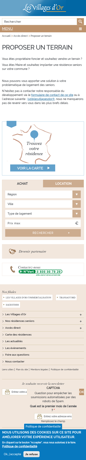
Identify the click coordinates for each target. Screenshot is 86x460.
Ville (10, 204)
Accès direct (20, 36)
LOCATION (63, 184)
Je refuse (31, 454)
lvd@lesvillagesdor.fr (41, 99)
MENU (7, 29)
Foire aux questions (17, 354)
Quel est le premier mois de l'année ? (53, 408)
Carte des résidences (18, 334)
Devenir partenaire (32, 251)
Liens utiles (7, 369)
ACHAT (22, 184)
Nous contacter (14, 361)
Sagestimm (12, 304)
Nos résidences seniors (19, 320)
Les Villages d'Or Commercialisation (28, 297)
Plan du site (22, 369)
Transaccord (67, 297)
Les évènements (15, 348)
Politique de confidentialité (65, 369)
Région (12, 194)
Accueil (6, 36)
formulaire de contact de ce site (52, 95)
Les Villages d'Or (15, 314)
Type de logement (20, 213)
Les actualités (14, 341)
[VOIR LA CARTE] (32, 148)
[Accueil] (43, 8)
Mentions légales (39, 369)
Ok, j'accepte (12, 454)
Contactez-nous (29, 267)
